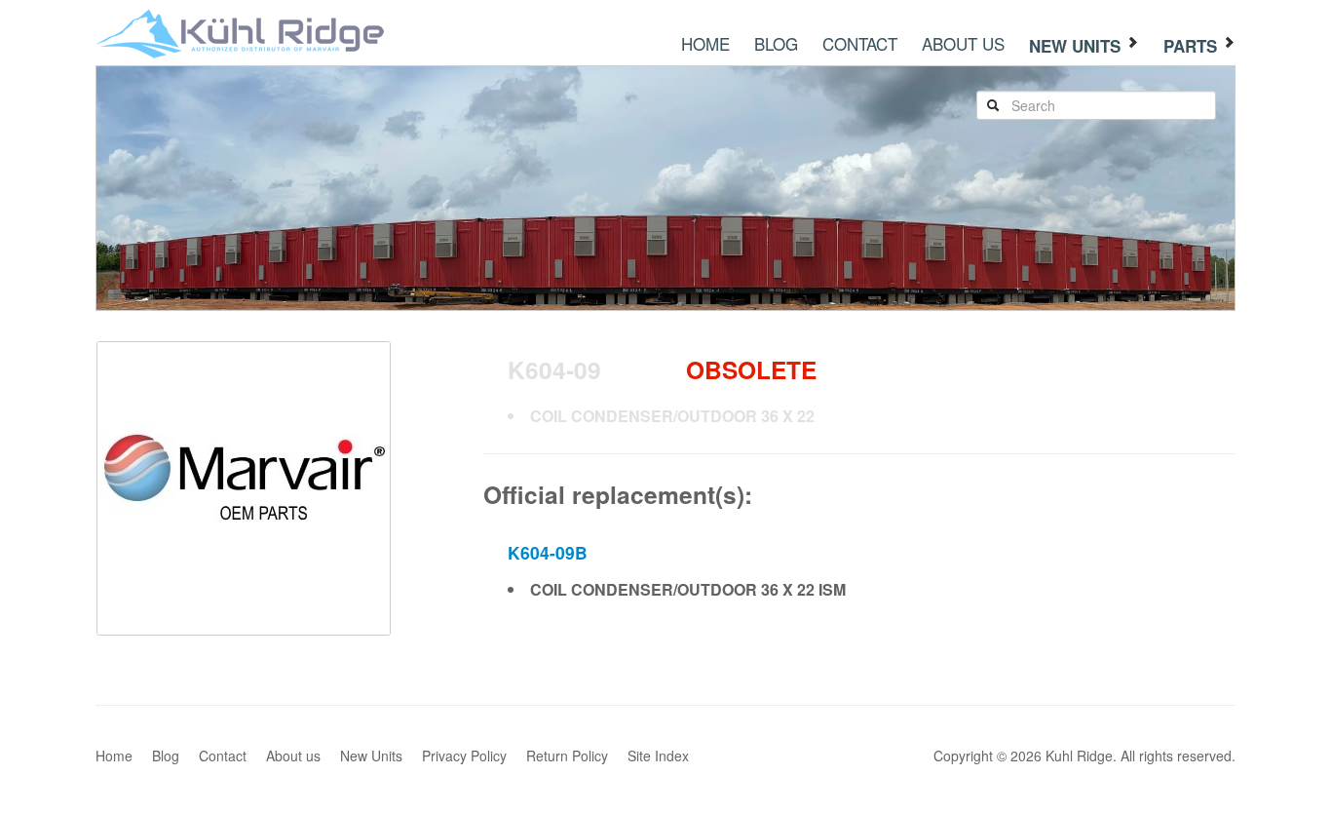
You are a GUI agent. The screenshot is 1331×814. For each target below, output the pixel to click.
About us (963, 43)
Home (705, 43)
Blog (776, 43)
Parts (1192, 46)
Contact (859, 43)
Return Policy (567, 755)
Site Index (658, 755)
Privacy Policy (464, 755)
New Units (1077, 46)
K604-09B (548, 552)
